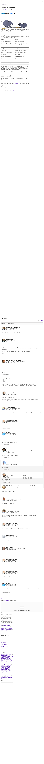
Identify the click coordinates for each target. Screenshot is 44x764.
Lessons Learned (8, 664)
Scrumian (5, 631)
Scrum (6, 630)
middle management (4, 628)
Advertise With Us (6, 482)
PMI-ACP (9, 666)
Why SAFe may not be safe (6, 646)
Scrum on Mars (3, 648)
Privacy (27, 485)
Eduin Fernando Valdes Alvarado (13, 498)
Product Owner (10, 628)
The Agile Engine (4, 642)
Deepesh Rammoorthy (11, 448)
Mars (2, 665)
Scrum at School (4, 644)
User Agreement (37, 485)
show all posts (9, 631)
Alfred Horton (9, 510)
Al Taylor (8, 432)
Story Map (8, 677)
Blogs (4, 4)
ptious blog (16, 83)
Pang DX (8, 378)
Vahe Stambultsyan (10, 407)
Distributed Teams (4, 660)
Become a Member (26, 465)
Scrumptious (8, 9)
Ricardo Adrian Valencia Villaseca (13, 360)
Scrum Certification (10, 630)
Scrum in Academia (9, 672)
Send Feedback (6, 471)
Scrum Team (3, 675)
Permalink (12, 90)
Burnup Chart (3, 657)
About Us (5, 465)
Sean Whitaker (9, 547)
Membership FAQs (26, 467)
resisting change (8, 629)
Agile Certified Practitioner (7, 654)
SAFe (11, 629)
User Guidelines (31, 485)
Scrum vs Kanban (4, 650)
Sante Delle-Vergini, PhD (7, 11)
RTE (8, 670)
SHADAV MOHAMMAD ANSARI (13, 327)
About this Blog (5, 635)
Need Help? (5, 469)
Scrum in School (4, 673)
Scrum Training (8, 675)
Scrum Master (9, 673)
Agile (1, 625)
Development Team (3, 627)
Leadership (3, 664)
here (14, 84)
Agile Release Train (5, 625)
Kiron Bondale (9, 339)
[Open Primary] (40, 1)
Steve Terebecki (10, 535)
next (42, 320)
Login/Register (6, 600)
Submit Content (6, 477)
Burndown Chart (8, 626)
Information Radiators (10, 627)
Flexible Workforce (9, 661)
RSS (2, 638)
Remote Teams (3, 629)
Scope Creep (3, 630)
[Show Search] (42, 1)
